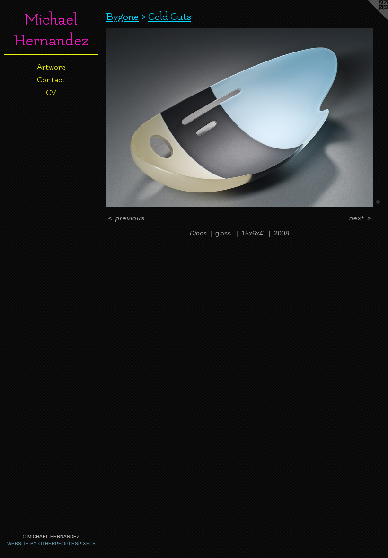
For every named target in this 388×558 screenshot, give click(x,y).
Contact (51, 80)
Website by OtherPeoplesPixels (51, 543)
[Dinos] (239, 117)
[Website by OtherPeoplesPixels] (369, 19)
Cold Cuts (169, 17)
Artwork (51, 67)
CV (51, 92)
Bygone (122, 17)
